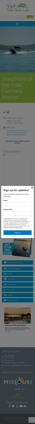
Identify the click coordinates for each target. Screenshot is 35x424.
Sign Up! (17, 233)
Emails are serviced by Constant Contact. (12, 227)
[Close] (32, 187)
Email (5, 200)
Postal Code (7, 209)
